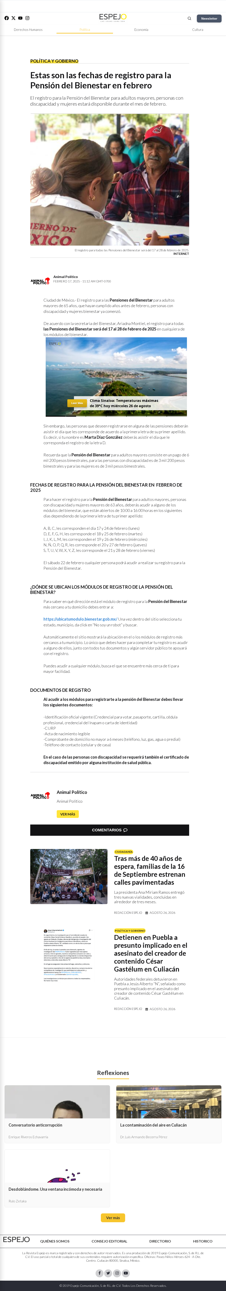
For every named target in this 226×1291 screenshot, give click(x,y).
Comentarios (107, 830)
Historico (203, 1241)
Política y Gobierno (54, 60)
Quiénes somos (55, 1241)
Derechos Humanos (28, 30)
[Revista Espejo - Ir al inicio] (16, 1239)
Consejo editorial (109, 1241)
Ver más (67, 814)
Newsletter (209, 18)
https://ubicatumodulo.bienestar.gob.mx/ (80, 619)
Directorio (160, 1241)
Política (84, 30)
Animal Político (72, 792)
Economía (141, 30)
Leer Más (77, 403)
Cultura (197, 30)
